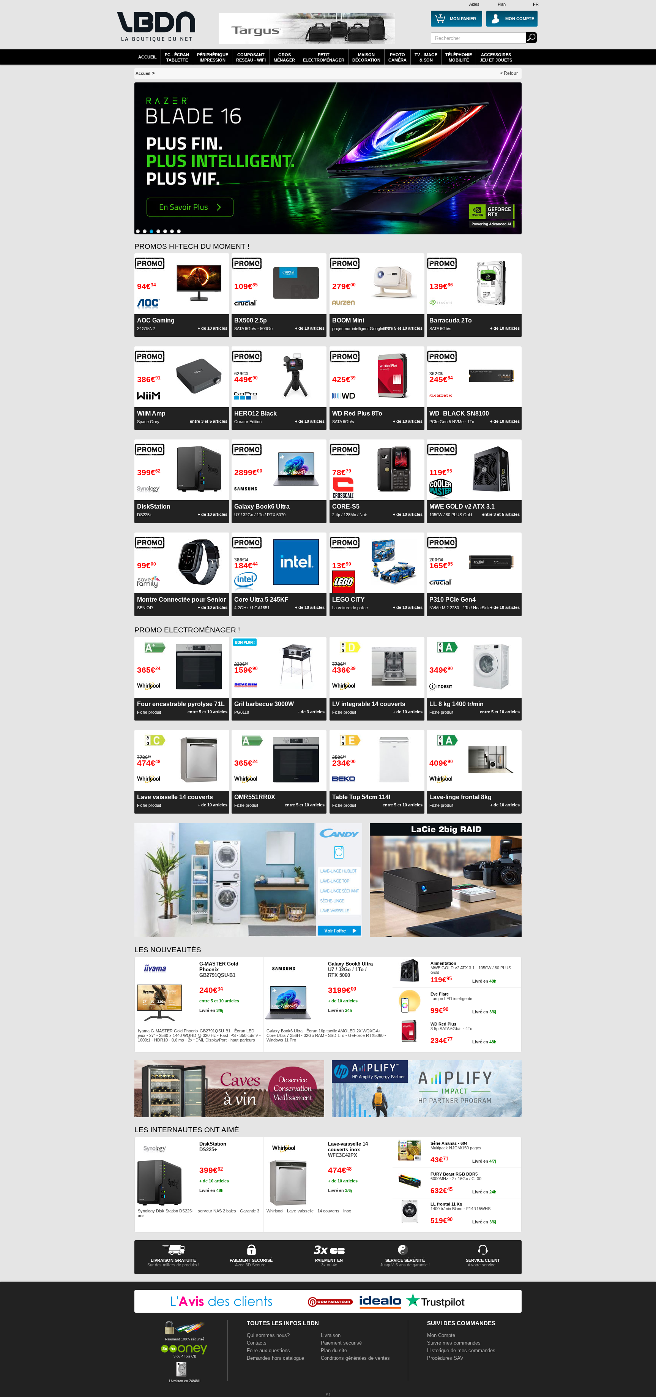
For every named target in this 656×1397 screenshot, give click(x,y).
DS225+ (212, 1146)
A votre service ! (483, 1265)
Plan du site (334, 1350)
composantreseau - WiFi (251, 57)
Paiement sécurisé (341, 1343)
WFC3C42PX (348, 1149)
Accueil (147, 57)
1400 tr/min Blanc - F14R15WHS (460, 1206)
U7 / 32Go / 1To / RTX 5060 (350, 969)
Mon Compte (441, 1335)
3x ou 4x (329, 1265)
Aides (474, 4)
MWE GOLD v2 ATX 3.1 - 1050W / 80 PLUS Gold (470, 968)
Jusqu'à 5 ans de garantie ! (405, 1265)
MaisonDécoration (366, 57)
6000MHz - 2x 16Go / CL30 (455, 1176)
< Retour (509, 73)
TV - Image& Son (426, 57)
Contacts (256, 1343)
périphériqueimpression (212, 57)
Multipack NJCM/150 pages (455, 1145)
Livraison (331, 1335)
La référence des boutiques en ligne (155, 31)
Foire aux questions (268, 1350)
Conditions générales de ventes (355, 1358)
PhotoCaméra (397, 57)
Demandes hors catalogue (275, 1358)
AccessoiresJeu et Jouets (496, 57)
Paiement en (329, 1260)
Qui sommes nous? (268, 1335)
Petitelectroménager (323, 57)
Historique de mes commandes (461, 1350)
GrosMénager (284, 57)
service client (483, 1260)
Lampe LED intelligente (451, 996)
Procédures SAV (445, 1358)
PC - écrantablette (177, 57)
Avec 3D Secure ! (251, 1265)
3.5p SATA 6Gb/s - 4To (451, 1026)
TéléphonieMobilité (458, 57)
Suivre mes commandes (454, 1343)
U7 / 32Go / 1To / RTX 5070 (262, 510)
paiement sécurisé (251, 1260)
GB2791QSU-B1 (218, 969)
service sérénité (405, 1260)
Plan (502, 4)
